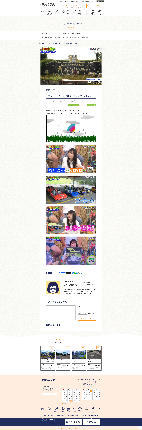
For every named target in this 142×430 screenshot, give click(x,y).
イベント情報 (65, 1)
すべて (42, 33)
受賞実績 (77, 1)
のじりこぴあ (70, 101)
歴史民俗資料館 (73, 37)
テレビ (82, 105)
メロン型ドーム (61, 37)
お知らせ (60, 1)
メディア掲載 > (55, 43)
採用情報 (87, 1)
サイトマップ (92, 1)
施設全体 (47, 37)
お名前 (79, 306)
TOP (40, 43)
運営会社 (82, 1)
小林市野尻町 (60, 101)
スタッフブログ (49, 33)
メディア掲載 (72, 1)
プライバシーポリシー (86, 415)
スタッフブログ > (45, 43)
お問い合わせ (100, 1)
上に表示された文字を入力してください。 (86, 313)
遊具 (51, 37)
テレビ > (50, 43)
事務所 (83, 37)
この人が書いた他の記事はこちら (89, 283)
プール (55, 37)
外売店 (67, 37)
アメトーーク (50, 101)
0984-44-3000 (46, 386)
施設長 (79, 37)
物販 (87, 37)
